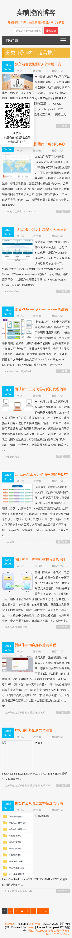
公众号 (8, 712)
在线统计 (19, 211)
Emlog (30, 927)
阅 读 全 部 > (62, 126)
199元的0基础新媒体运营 (34, 730)
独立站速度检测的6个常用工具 (38, 64)
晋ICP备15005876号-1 (42, 930)
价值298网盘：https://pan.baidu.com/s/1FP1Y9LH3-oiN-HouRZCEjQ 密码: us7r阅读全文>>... (35, 850)
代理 (7, 456)
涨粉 (30, 891)
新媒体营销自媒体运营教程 (35, 645)
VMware (9, 291)
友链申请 (34, 923)
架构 (20, 627)
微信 (14, 712)
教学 (43, 712)
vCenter (17, 291)
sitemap (9, 923)
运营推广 (37, 70)
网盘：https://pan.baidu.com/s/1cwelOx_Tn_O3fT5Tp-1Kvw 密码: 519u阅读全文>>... (35, 761)
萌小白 (20, 70)
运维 (12, 542)
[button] (20, 126)
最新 (32, 712)
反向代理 (14, 456)
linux (7, 542)
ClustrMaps (29, 211)
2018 (48, 785)
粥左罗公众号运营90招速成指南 (39, 803)
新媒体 (21, 712)
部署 (25, 627)
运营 (27, 712)
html (7, 211)
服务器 (8, 627)
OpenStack (26, 371)
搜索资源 (51, 30)
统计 (12, 211)
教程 (38, 712)
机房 (14, 627)
